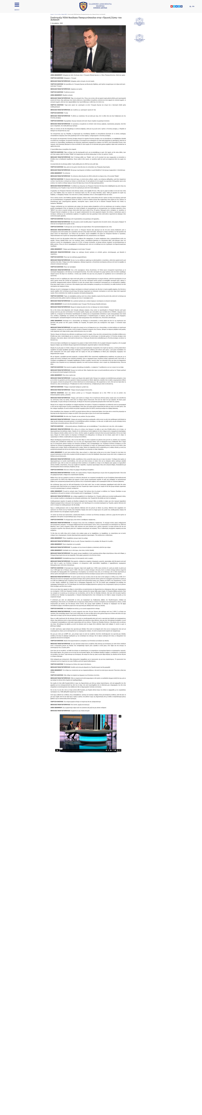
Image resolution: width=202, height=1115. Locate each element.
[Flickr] (176, 6)
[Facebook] (181, 6)
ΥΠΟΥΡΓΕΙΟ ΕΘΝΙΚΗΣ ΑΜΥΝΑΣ (100, 6)
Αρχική (52, 14)
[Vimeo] (174, 6)
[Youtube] (172, 6)
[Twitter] (179, 6)
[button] (84, 71)
